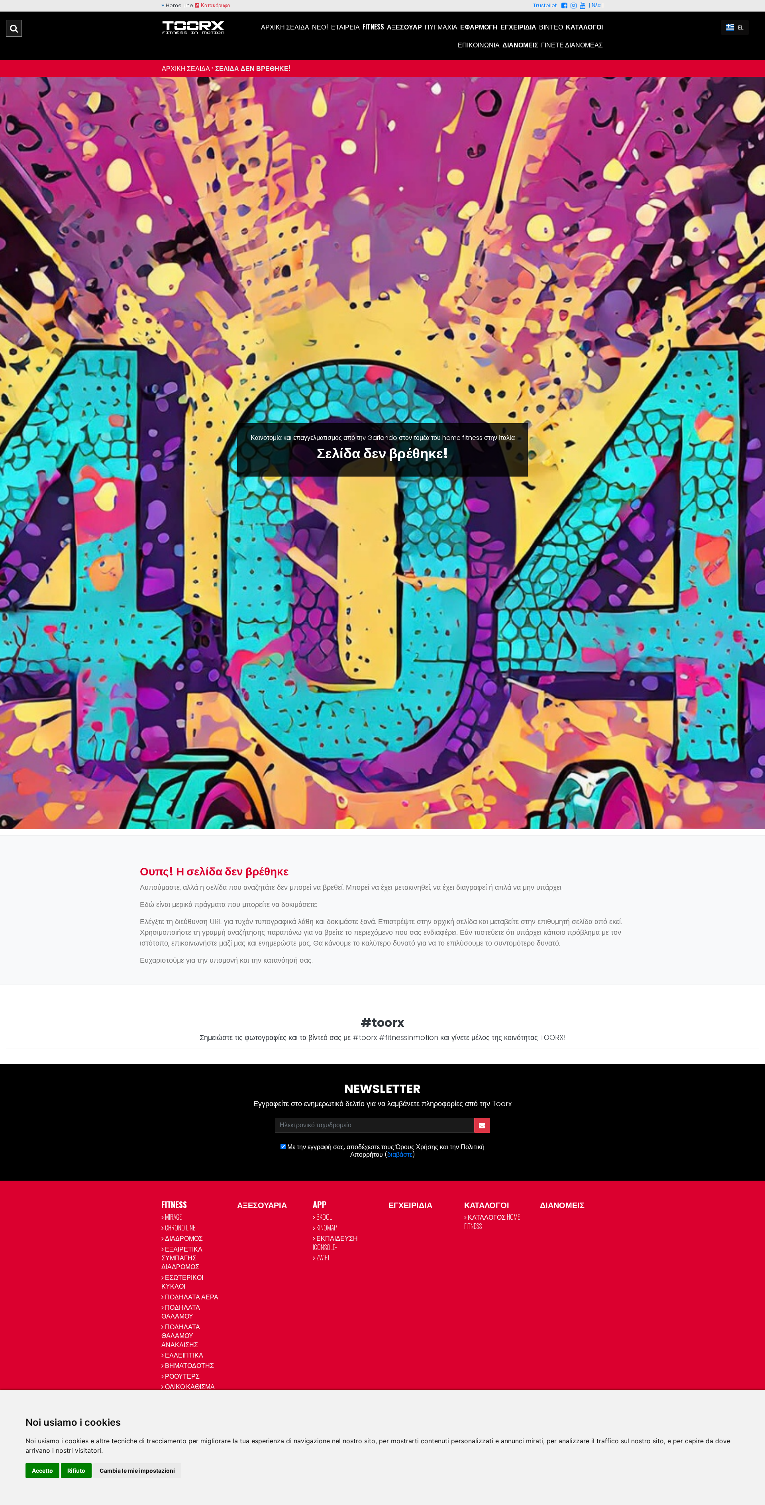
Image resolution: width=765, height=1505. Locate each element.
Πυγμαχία (441, 26)
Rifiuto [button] (76, 1470)
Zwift (322, 1257)
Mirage (173, 1217)
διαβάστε (399, 1154)
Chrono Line (179, 1227)
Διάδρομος (183, 1238)
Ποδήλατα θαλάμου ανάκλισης (180, 1335)
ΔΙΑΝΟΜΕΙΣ (562, 1205)
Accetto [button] (42, 1470)
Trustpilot (545, 5)
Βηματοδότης (189, 1365)
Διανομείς (520, 44)
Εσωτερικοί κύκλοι (182, 1281)
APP (320, 1205)
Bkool (323, 1217)
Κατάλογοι (584, 26)
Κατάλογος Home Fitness (492, 1221)
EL (740, 27)
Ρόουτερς (182, 1376)
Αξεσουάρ (404, 26)
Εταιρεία (345, 26)
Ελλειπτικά (183, 1355)
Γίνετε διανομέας (572, 44)
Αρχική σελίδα (285, 26)
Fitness (373, 26)
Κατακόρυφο (214, 5)
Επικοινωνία (479, 44)
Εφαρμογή (479, 26)
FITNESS (174, 1205)
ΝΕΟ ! (320, 26)
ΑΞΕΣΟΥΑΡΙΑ (262, 1205)
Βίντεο (551, 26)
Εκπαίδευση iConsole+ (335, 1242)
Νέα (596, 5)
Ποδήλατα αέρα (191, 1296)
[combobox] (735, 27)
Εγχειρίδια (518, 26)
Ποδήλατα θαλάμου (180, 1311)
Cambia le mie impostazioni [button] (137, 1470)
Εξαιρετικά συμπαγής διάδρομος (181, 1257)
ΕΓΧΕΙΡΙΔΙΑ (410, 1205)
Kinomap (326, 1227)
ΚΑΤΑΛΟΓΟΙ (486, 1205)
